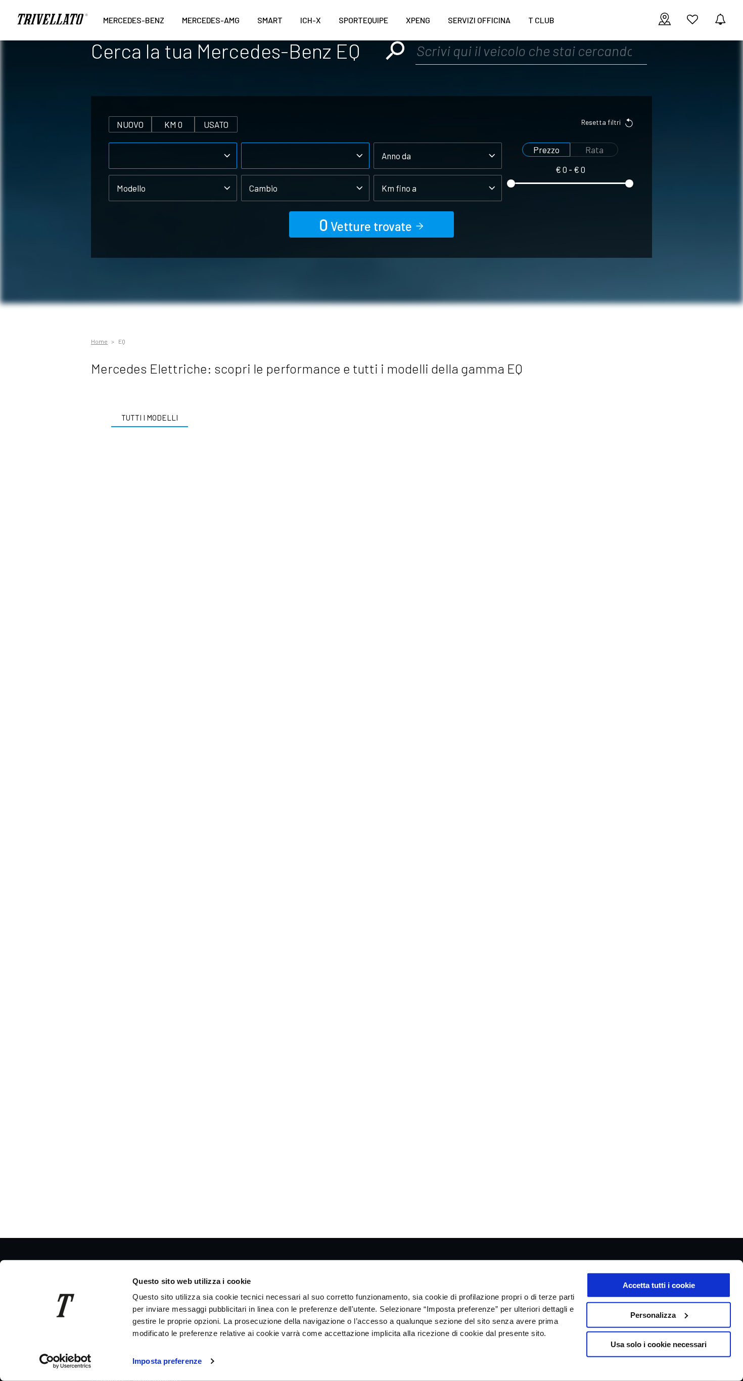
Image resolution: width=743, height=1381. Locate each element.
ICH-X (310, 20)
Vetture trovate (366, 224)
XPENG (418, 20)
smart (270, 20)
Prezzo (546, 150)
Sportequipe (363, 20)
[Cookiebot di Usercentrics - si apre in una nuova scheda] (65, 1361)
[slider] (511, 183)
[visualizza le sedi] (664, 20)
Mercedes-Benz (133, 20)
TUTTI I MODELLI (149, 417)
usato (216, 124)
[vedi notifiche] (720, 20)
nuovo (130, 124)
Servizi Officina (479, 20)
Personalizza (653, 1314)
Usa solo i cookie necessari (659, 1344)
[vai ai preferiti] (692, 23)
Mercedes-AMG (211, 20)
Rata (594, 150)
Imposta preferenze (167, 1361)
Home (99, 341)
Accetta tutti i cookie (659, 1285)
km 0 (173, 124)
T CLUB (541, 20)
